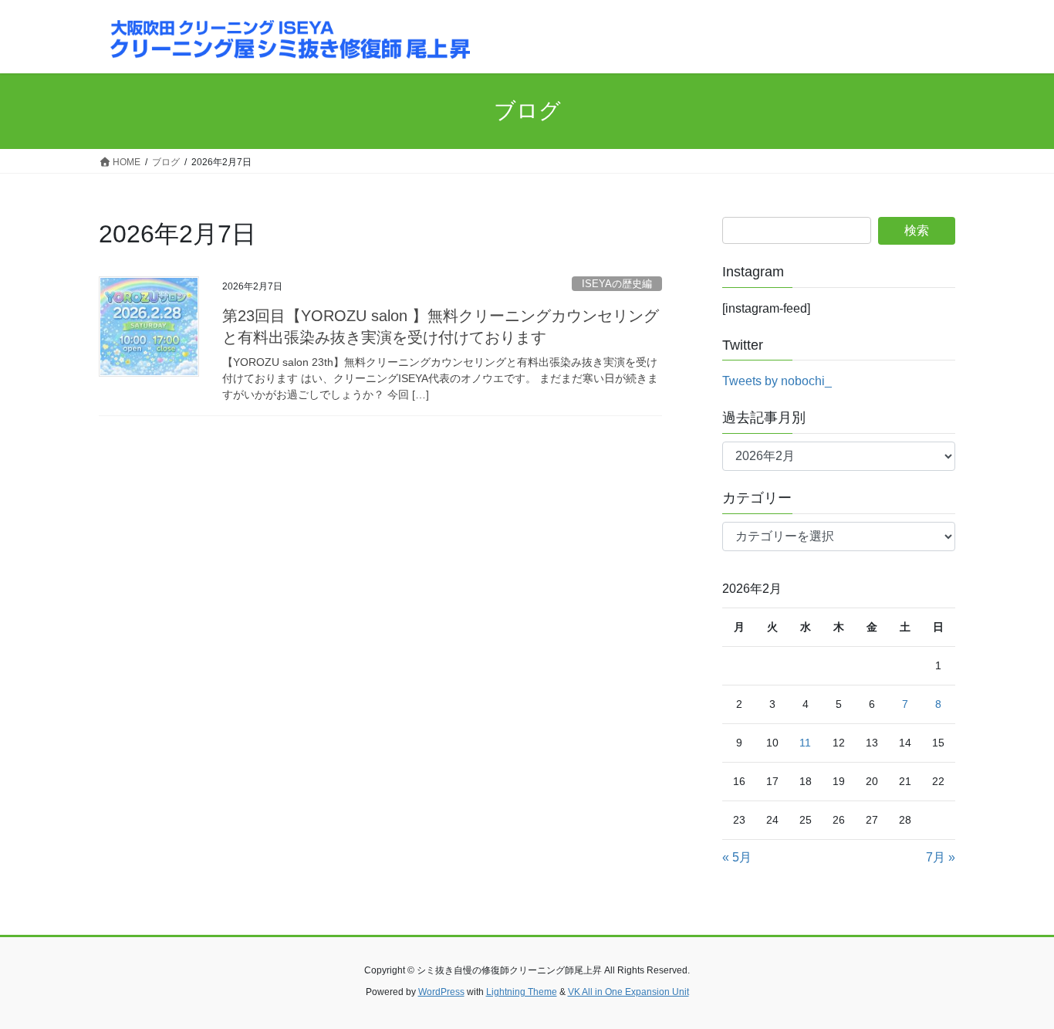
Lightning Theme (521, 992)
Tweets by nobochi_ (777, 381)
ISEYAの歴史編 (617, 283)
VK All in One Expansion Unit (628, 992)
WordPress (441, 992)
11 (805, 742)
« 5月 (737, 857)
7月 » (940, 857)
